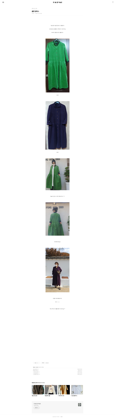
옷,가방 (37, 367)
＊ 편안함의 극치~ (36, 374)
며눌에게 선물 (35, 370)
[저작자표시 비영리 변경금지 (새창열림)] (47, 362)
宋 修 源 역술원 (57, 2)
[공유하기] (37, 363)
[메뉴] (3, 2)
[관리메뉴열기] (113, 2)
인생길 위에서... (36, 405)
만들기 (34, 367)
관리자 (61, 416)
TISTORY (57, 416)
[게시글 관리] (39, 363)
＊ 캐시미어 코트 (35, 371)
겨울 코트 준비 (35, 369)
